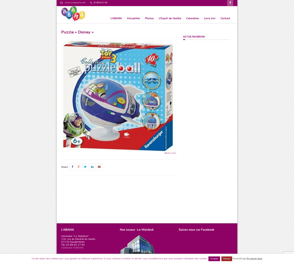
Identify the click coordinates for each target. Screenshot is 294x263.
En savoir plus (254, 258)
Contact (225, 18)
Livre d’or (210, 18)
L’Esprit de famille (170, 18)
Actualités (133, 18)
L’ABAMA (116, 18)
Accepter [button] (214, 258)
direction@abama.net (75, 3)
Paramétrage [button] (239, 258)
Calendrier (192, 18)
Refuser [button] (226, 258)
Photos (149, 18)
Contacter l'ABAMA (72, 247)
